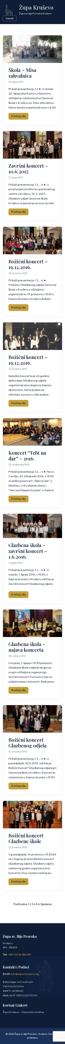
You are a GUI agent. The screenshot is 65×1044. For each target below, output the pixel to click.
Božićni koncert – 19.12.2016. (28, 264)
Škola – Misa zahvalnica (22, 73)
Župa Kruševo (36, 7)
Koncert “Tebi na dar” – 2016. (27, 455)
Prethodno (20, 904)
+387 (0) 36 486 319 (19, 954)
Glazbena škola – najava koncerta (26, 647)
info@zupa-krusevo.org (25, 974)
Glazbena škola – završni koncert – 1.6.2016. (27, 551)
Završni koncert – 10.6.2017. (28, 168)
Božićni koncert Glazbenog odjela (27, 743)
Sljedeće (46, 904)
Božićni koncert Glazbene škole (26, 838)
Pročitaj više (18, 116)
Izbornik (10, 18)
